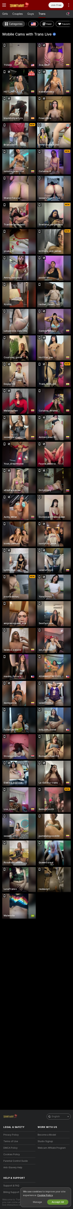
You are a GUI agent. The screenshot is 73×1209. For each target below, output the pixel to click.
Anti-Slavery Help (12, 1167)
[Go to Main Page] (22, 5)
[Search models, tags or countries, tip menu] (68, 14)
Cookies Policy (11, 1154)
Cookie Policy (45, 1195)
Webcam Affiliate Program (52, 1148)
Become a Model (47, 1135)
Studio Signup (45, 1141)
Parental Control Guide (15, 1161)
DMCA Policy (10, 1148)
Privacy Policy (11, 1135)
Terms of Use (10, 1141)
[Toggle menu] (4, 5)
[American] (33, 24)
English (56, 1116)
